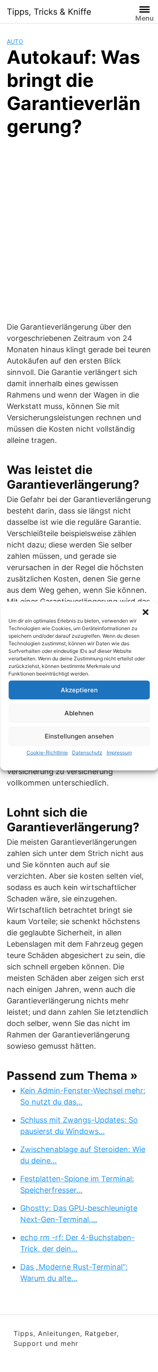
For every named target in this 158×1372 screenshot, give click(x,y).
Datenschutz (87, 752)
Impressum (119, 752)
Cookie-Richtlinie (47, 752)
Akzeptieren (79, 690)
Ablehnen (79, 713)
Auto (15, 41)
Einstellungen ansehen (79, 736)
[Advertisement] (79, 227)
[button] (145, 612)
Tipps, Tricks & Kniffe (49, 12)
